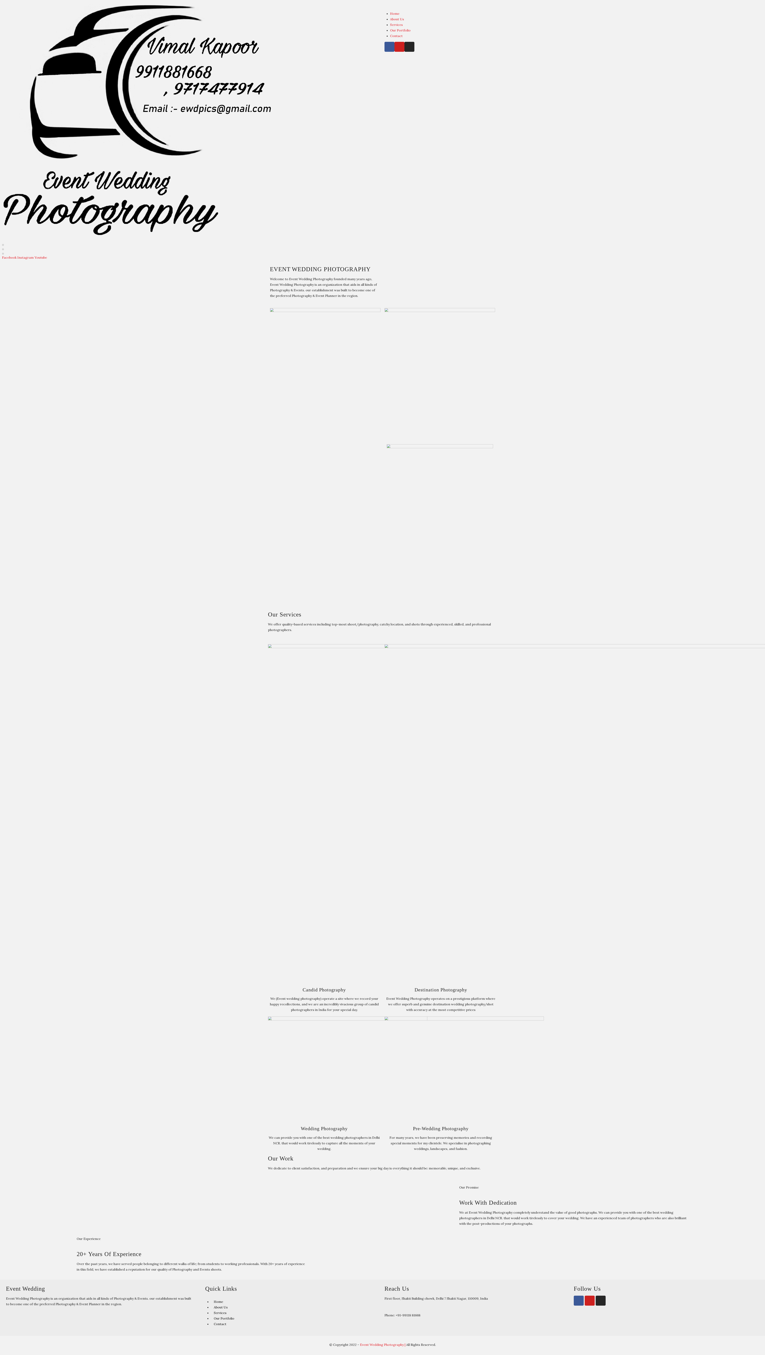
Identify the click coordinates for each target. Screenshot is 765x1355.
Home (394, 14)
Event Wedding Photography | (383, 1345)
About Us (397, 19)
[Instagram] (409, 47)
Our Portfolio (400, 30)
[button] (573, 5)
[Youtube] (399, 47)
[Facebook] (389, 47)
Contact (396, 36)
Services (396, 25)
